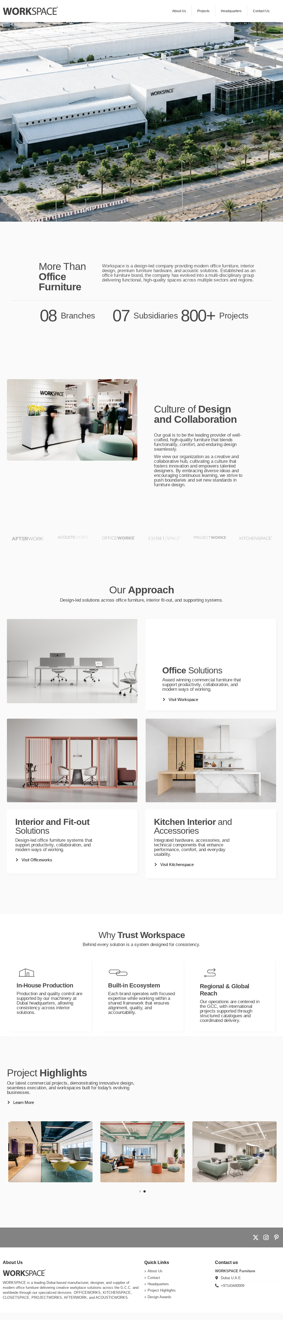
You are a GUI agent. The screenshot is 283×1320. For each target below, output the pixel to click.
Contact (154, 1278)
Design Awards (159, 1297)
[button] (140, 1191)
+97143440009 (232, 1286)
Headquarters (158, 1284)
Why (141, 935)
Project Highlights (162, 1290)
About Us (155, 1271)
